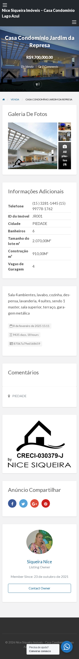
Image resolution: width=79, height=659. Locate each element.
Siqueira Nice (39, 561)
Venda (29, 66)
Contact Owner (39, 588)
